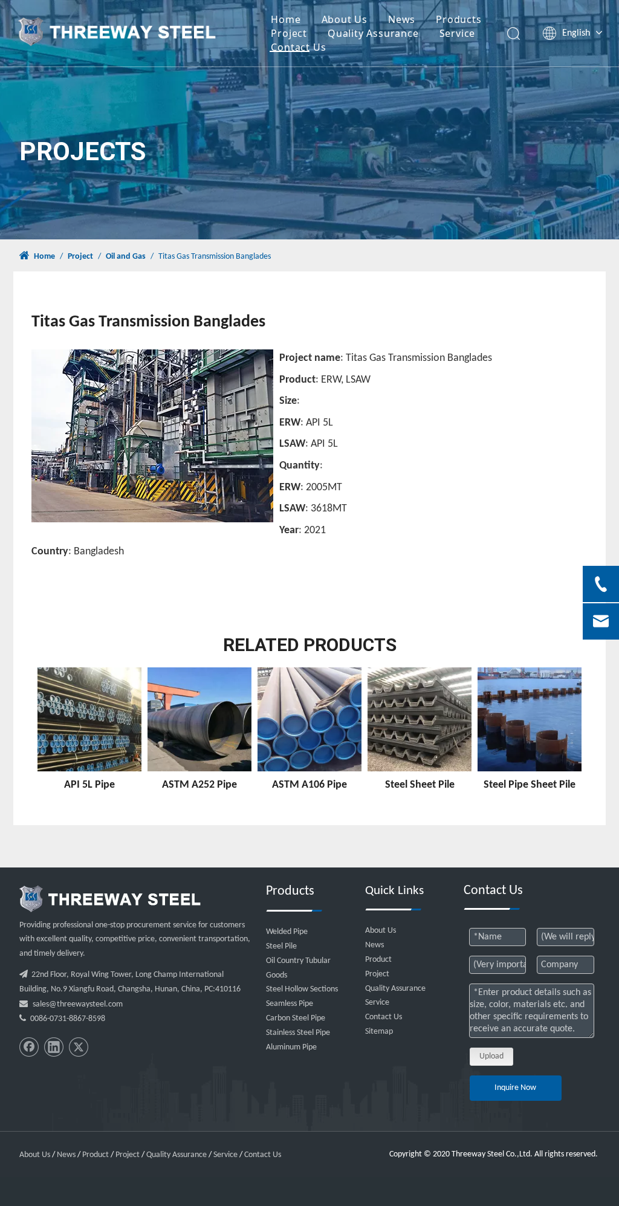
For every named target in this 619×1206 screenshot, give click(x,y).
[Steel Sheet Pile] (420, 719)
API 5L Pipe (89, 785)
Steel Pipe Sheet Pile (529, 785)
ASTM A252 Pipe (199, 785)
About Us (345, 19)
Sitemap (379, 1031)
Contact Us (298, 47)
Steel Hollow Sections (302, 989)
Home (285, 19)
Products (458, 19)
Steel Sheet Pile (420, 785)
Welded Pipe (287, 931)
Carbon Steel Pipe (295, 1018)
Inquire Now (515, 1087)
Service (457, 33)
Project (289, 33)
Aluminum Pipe (291, 1047)
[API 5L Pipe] (89, 719)
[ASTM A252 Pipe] (199, 719)
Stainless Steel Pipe (298, 1032)
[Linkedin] (53, 1047)
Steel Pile (281, 946)
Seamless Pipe (289, 1003)
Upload (491, 1056)
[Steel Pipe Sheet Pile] (530, 719)
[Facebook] (29, 1047)
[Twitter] (78, 1047)
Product (378, 959)
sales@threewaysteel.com (78, 1004)
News (401, 19)
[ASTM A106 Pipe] (309, 719)
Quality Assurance (373, 33)
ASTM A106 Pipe (309, 785)
